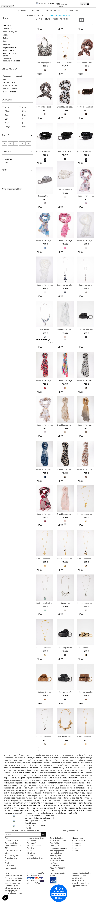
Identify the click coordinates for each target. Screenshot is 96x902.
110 (28, 143)
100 (22, 143)
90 (16, 143)
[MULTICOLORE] (45, 247)
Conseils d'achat (11, 840)
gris (79, 795)
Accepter (42, 889)
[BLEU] (65, 292)
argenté (8, 159)
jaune (84, 795)
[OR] (65, 69)
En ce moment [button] (10, 68)
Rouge (7, 127)
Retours (75, 850)
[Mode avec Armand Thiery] (48, 2)
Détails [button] (6, 151)
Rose (24, 123)
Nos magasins (56, 858)
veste (55, 778)
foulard (29, 757)
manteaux (80, 790)
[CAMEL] (86, 69)
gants (38, 757)
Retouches (76, 845)
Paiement (76, 848)
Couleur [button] (7, 99)
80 (10, 143)
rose (13, 798)
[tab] (17, 18)
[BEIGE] (45, 114)
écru (74, 795)
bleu (64, 795)
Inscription (31, 840)
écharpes (20, 790)
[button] (17, 18)
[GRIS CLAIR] (45, 203)
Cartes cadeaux (78, 840)
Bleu (24, 111)
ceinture (47, 757)
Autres (7, 107)
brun (69, 795)
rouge (18, 798)
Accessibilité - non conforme (57, 861)
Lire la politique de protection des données (19, 881)
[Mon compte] (76, 4)
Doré (24, 115)
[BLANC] (65, 197)
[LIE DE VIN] (45, 521)
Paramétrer (15, 889)
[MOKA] (86, 114)
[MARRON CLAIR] (45, 69)
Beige (24, 107)
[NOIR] (45, 158)
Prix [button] (4, 170)
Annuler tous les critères (12, 189)
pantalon (10, 778)
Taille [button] (5, 135)
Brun (7, 115)
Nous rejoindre (56, 855)
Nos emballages (56, 853)
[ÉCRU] (86, 247)
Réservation (77, 843)
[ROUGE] (45, 387)
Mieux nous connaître (58, 848)
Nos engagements (57, 850)
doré (7, 162)
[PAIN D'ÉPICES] (86, 699)
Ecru (6, 119)
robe (44, 778)
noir (90, 795)
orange (7, 798)
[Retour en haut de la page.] (87, 899)
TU (5, 143)
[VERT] (45, 610)
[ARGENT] (86, 292)
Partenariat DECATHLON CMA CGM (57, 868)
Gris (23, 119)
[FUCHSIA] (65, 247)
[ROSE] (86, 203)
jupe (23, 778)
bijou (58, 757)
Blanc (7, 111)
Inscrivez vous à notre (25, 830)
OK (43, 834)
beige (58, 795)
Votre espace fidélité (58, 840)
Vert (24, 127)
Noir (6, 123)
